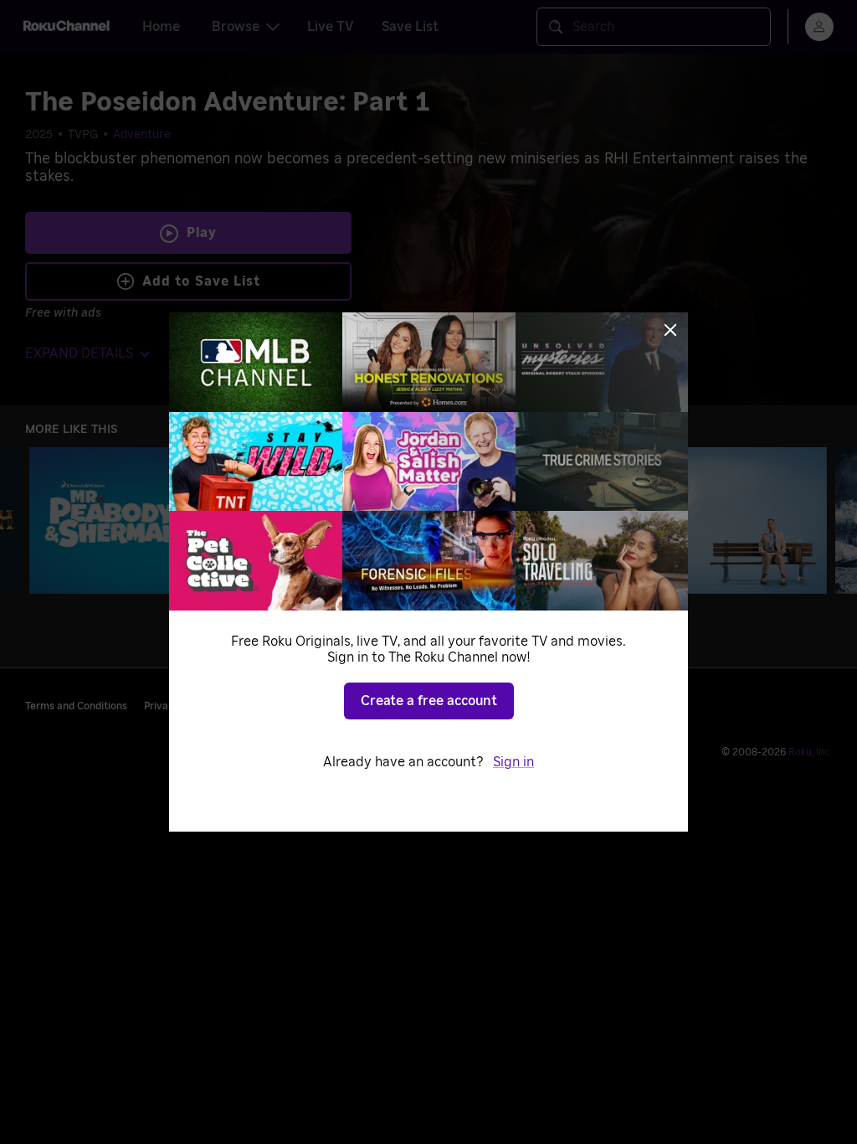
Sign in (513, 762)
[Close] (670, 330)
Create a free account (429, 701)
